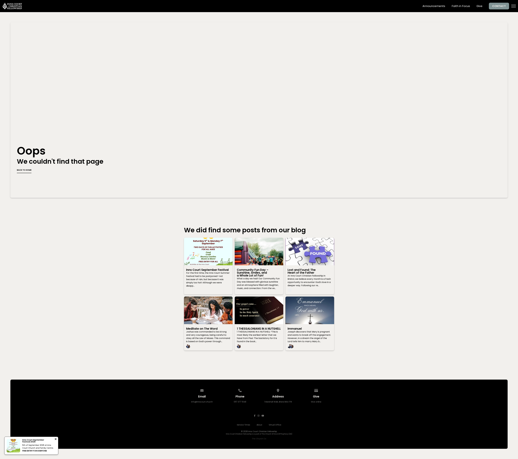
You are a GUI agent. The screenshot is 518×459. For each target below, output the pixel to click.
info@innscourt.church (202, 401)
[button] (513, 6)
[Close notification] (56, 439)
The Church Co (259, 438)
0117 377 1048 (240, 401)
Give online (316, 401)
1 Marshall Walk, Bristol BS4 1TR (278, 401)
